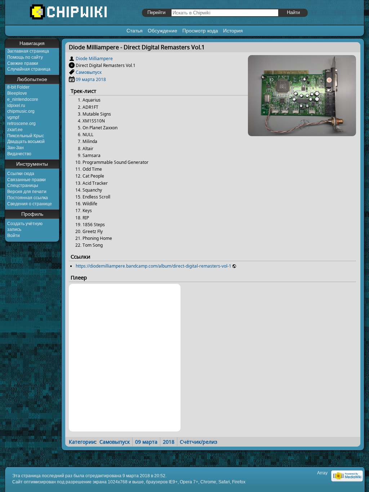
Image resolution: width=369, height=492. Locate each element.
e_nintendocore (22, 99)
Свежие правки (22, 63)
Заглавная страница (28, 51)
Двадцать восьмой (26, 141)
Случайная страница (28, 69)
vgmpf (13, 117)
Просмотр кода (200, 30)
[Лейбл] (72, 72)
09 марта (85, 79)
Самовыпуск (89, 72)
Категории (82, 441)
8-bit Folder (18, 87)
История (233, 30)
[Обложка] (302, 133)
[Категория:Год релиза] (72, 79)
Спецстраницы (22, 185)
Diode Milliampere (94, 58)
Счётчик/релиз (198, 441)
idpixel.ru (16, 105)
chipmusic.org (21, 111)
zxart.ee (15, 129)
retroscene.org (21, 123)
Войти (13, 235)
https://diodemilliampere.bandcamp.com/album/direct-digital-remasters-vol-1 (153, 266)
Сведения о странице (29, 203)
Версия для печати (26, 191)
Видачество (19, 153)
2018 (101, 79)
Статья (134, 30)
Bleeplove (17, 93)
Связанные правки (26, 179)
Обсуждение (162, 30)
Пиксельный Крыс (25, 135)
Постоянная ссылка (27, 197)
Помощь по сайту (25, 57)
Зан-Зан (15, 147)
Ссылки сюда (20, 173)
